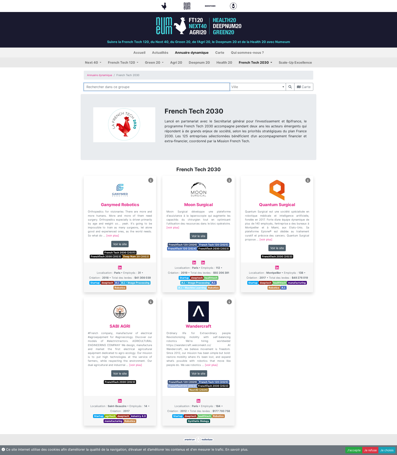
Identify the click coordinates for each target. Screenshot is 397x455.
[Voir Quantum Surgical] (308, 180)
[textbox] (258, 87)
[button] (93, 62)
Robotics (120, 287)
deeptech (107, 282)
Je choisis (386, 450)
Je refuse (370, 450)
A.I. (117, 282)
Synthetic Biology (198, 421)
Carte (306, 87)
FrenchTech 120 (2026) (183, 244)
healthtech (210, 277)
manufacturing (297, 282)
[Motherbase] (233, 6)
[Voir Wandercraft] (229, 302)
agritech (110, 416)
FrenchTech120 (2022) (182, 385)
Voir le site (120, 244)
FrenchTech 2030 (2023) (106, 256)
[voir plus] (112, 235)
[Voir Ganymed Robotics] (150, 180)
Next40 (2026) (198, 389)
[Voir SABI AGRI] (150, 302)
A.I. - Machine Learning (192, 287)
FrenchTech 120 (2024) (182, 248)
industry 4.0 (138, 416)
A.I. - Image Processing (135, 282)
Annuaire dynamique (99, 75)
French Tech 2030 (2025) (120, 252)
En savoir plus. (236, 449)
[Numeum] (187, 6)
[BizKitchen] (210, 6)
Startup (95, 282)
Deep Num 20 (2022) (136, 256)
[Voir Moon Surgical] (229, 180)
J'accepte (354, 450)
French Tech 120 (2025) (213, 244)
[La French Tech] (164, 6)
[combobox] (258, 87)
